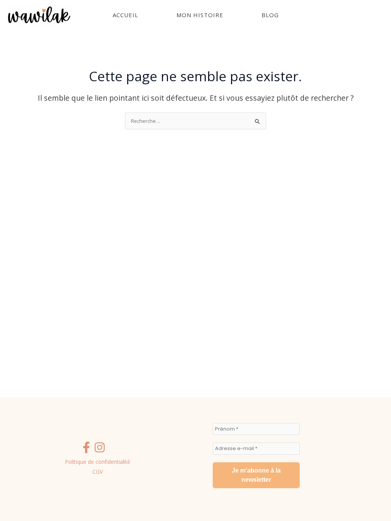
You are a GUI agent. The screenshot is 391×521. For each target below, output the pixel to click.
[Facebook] (86, 447)
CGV (97, 471)
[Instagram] (99, 447)
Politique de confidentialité (97, 461)
